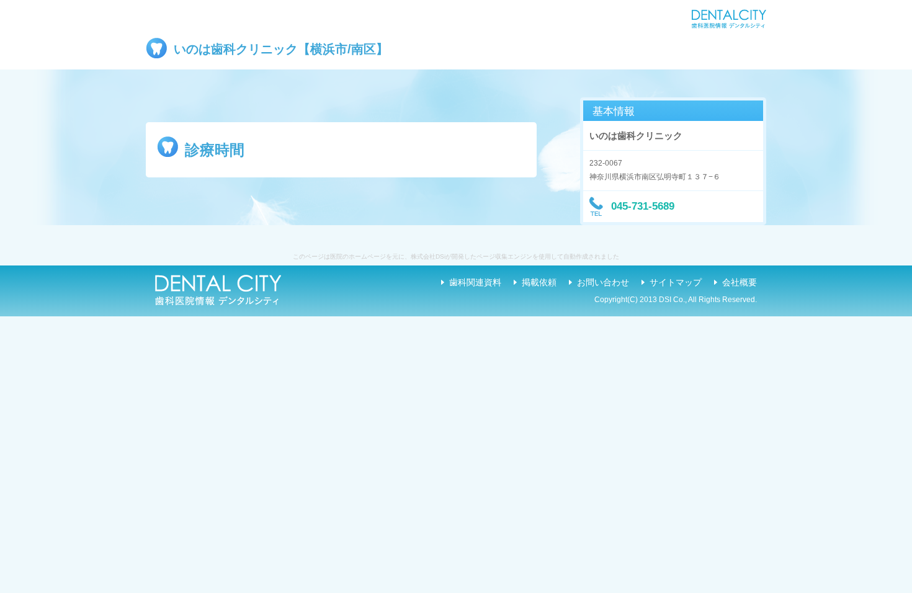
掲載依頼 (539, 282)
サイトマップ (676, 282)
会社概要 (739, 282)
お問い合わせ (603, 282)
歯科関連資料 (475, 282)
